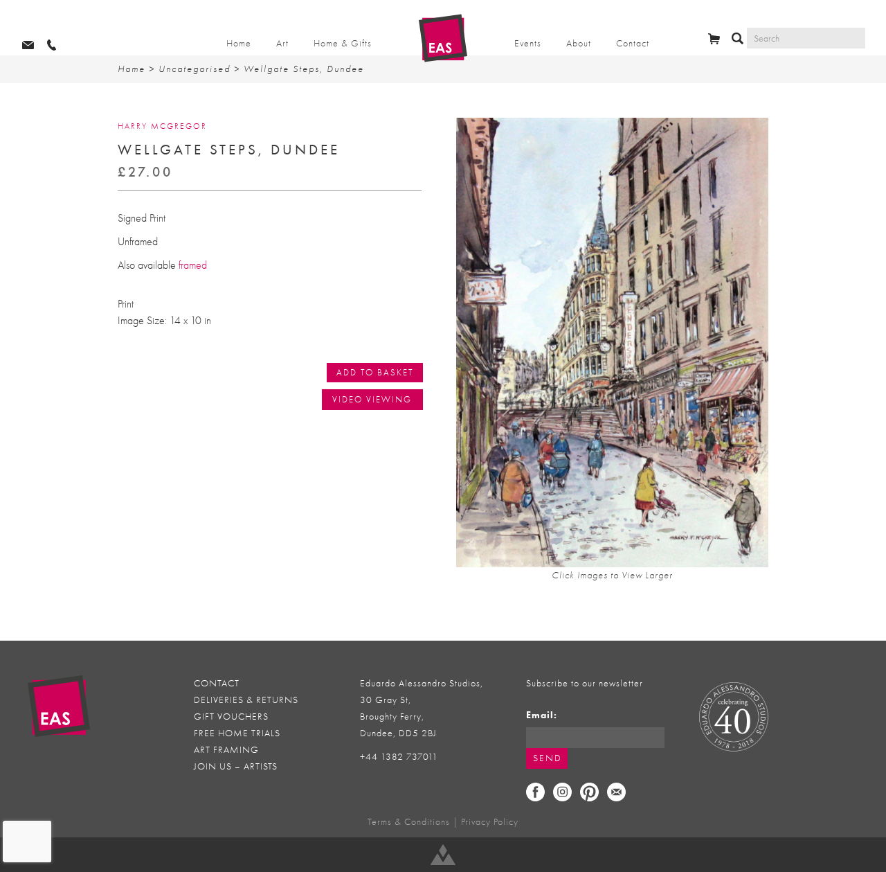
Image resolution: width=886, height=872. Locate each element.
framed (193, 265)
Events (527, 43)
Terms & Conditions (409, 822)
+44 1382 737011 (399, 757)
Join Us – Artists (236, 766)
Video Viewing (372, 399)
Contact (632, 43)
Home (238, 43)
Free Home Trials (237, 733)
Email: (541, 715)
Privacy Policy (489, 822)
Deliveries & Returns (246, 700)
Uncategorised (194, 69)
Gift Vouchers (231, 716)
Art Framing (226, 750)
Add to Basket (374, 372)
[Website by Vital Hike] (443, 854)
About (578, 43)
